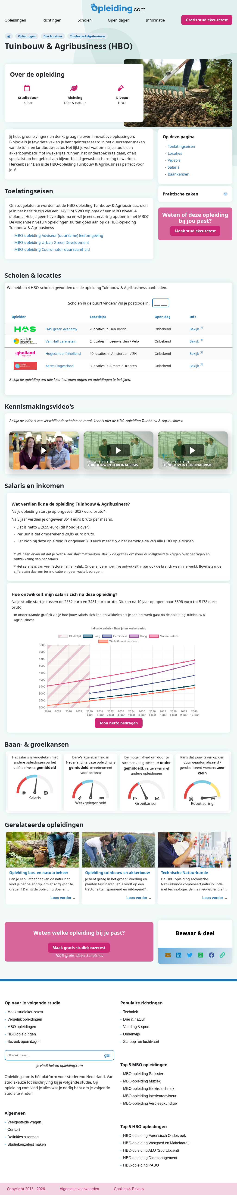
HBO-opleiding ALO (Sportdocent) (151, 1150)
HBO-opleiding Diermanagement (150, 1158)
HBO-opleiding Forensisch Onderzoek (154, 1136)
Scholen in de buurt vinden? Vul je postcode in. (109, 303)
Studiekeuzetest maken (26, 1144)
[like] (211, 955)
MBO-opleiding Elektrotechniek (148, 1089)
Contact (13, 1130)
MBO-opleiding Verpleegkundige (150, 1103)
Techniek (130, 1012)
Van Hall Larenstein (61, 341)
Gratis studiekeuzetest (207, 19)
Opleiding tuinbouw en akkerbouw (117, 872)
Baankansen (178, 174)
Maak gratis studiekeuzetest (79, 947)
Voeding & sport (136, 1027)
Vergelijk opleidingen (24, 1019)
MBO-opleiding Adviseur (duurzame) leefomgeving (58, 235)
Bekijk (194, 329)
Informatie (155, 20)
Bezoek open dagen (24, 1042)
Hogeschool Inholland (63, 353)
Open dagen (119, 20)
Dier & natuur (53, 36)
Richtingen (52, 20)
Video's (174, 160)
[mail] (168, 955)
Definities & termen (23, 1137)
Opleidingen (15, 20)
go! (107, 1055)
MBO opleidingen (21, 1027)
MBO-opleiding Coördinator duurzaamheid (52, 249)
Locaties (175, 153)
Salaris (173, 167)
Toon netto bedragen (118, 723)
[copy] (222, 955)
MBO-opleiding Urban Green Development (51, 242)
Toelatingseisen (181, 146)
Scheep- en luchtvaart (141, 1042)
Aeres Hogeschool (60, 366)
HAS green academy (61, 329)
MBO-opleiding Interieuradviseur (149, 1096)
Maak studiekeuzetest (195, 230)
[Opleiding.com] (9, 36)
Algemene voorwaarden (79, 1189)
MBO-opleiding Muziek (142, 1081)
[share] (178, 955)
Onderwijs (131, 1034)
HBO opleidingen (21, 1034)
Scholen (85, 20)
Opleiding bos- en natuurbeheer (38, 872)
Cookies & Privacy (129, 1189)
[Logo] (118, 10)
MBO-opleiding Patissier (143, 1074)
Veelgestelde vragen (24, 1122)
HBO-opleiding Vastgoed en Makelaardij (156, 1143)
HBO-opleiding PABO (141, 1165)
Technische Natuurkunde (184, 872)
